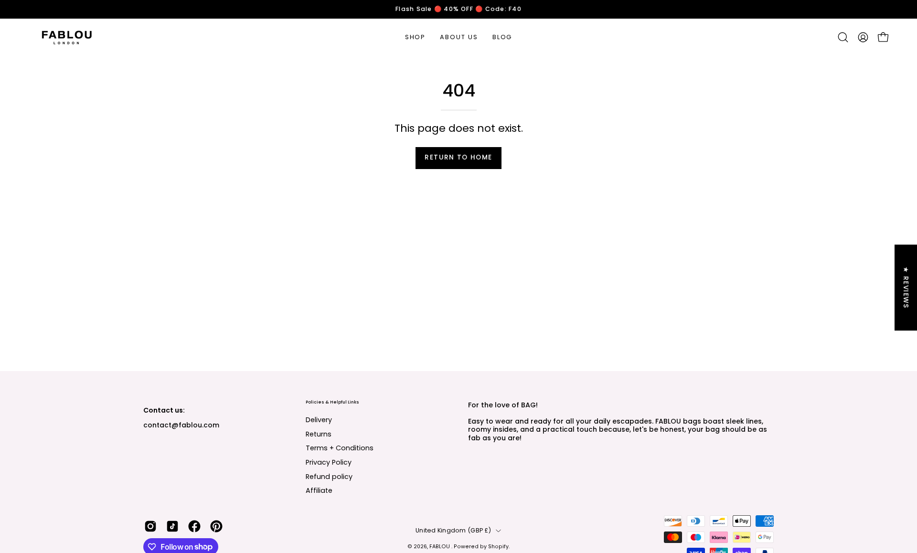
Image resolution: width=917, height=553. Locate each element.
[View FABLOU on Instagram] (150, 526)
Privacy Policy (329, 462)
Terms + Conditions (339, 448)
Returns (318, 433)
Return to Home (458, 157)
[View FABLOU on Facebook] (194, 526)
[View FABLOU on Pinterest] (216, 526)
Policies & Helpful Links (332, 402)
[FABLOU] (67, 37)
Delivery (319, 420)
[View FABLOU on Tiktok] (172, 526)
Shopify (498, 546)
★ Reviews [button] (905, 287)
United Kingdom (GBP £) (453, 530)
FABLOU (440, 546)
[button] (843, 37)
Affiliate (319, 490)
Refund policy (329, 476)
